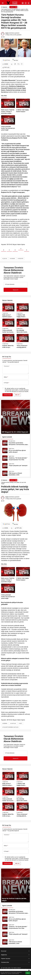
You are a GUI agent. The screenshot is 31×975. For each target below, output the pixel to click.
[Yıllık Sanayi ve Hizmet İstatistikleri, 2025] (15, 473)
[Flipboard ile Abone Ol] (15, 60)
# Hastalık (13, 723)
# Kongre (12, 258)
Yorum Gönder (7, 394)
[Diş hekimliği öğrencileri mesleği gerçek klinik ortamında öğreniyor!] (23, 326)
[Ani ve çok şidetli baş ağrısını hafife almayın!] (15, 450)
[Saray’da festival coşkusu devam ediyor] (15, 885)
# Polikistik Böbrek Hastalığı (10, 727)
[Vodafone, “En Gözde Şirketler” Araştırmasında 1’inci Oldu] (15, 458)
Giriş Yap (17, 394)
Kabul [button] (28, 973)
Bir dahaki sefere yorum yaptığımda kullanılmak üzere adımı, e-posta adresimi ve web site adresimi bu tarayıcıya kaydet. (17, 390)
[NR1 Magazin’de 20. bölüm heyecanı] (15, 417)
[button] (22, 3)
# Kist (20, 723)
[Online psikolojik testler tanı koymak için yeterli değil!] (8, 123)
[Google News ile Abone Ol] (6, 60)
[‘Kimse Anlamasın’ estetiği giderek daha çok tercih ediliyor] (23, 341)
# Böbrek (4, 723)
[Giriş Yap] (25, 3)
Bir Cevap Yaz (6, 356)
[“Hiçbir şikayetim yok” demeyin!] (15, 465)
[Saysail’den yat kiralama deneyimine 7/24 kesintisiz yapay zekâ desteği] (15, 443)
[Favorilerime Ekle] (11, 64)
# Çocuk (4, 258)
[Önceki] (2, 416)
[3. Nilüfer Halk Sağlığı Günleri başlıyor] (23, 106)
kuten (7, 33)
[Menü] (2, 3)
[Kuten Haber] (12, 3)
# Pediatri (20, 258)
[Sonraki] (29, 416)
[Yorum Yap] (15, 64)
